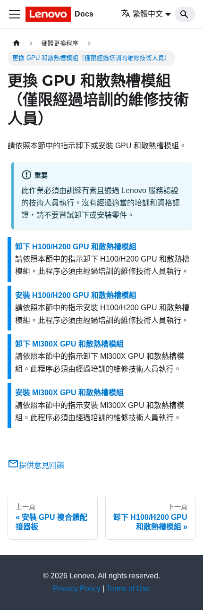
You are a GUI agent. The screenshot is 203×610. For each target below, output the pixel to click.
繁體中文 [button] (148, 14)
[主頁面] (16, 43)
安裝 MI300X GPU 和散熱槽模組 (69, 393)
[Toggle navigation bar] (15, 14)
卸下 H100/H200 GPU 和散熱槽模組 (75, 247)
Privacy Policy (77, 589)
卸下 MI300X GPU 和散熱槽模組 (69, 344)
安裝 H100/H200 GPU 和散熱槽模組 (75, 295)
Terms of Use (128, 589)
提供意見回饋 (41, 465)
